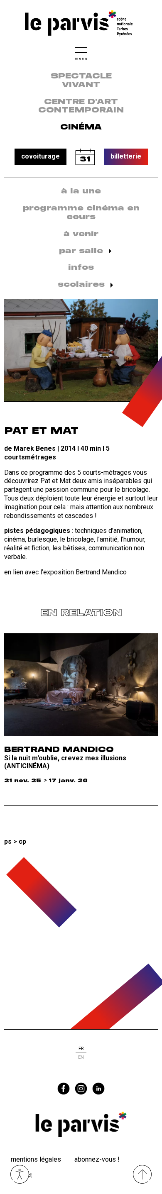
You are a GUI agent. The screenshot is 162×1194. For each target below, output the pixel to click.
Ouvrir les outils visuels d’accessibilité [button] (19, 1174)
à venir (81, 234)
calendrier (85, 157)
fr (81, 1048)
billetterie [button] (125, 156)
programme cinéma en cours (81, 212)
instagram (81, 1088)
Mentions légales (36, 1159)
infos (81, 267)
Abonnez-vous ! (97, 1159)
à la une (81, 191)
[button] (81, 52)
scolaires (81, 284)
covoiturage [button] (40, 156)
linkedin (98, 1088)
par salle (81, 251)
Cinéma (81, 127)
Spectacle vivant (81, 80)
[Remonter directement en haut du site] (142, 1174)
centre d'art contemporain (81, 106)
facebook (63, 1088)
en (81, 1057)
